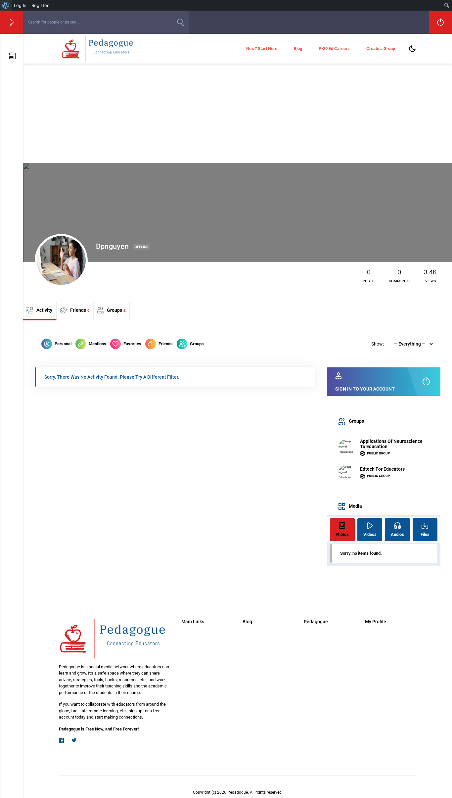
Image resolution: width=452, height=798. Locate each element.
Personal (63, 343)
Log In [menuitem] (20, 5)
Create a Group (380, 48)
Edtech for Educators (382, 469)
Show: (377, 344)
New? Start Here (261, 48)
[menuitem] (6, 5)
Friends (79, 310)
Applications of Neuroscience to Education (391, 444)
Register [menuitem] (40, 5)
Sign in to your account (365, 389)
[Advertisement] (237, 113)
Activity (44, 310)
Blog (298, 48)
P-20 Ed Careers (334, 48)
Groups (116, 310)
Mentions (97, 343)
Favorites (132, 343)
